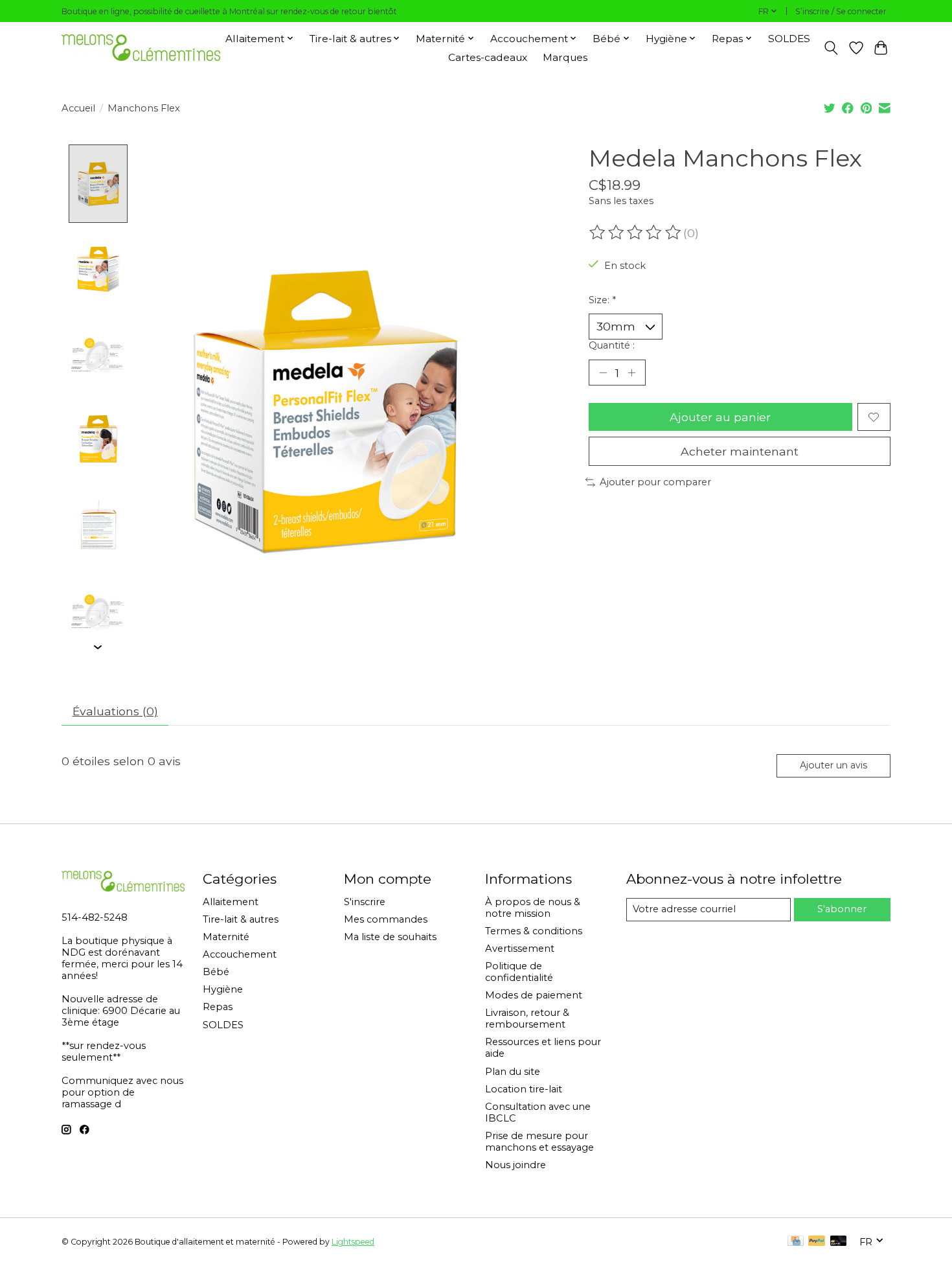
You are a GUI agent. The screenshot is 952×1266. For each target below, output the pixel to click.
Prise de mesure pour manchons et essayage (539, 1141)
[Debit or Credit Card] (838, 1242)
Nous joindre (515, 1165)
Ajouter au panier (720, 417)
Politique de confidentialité (519, 972)
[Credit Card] (796, 1242)
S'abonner (842, 909)
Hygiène (223, 989)
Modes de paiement (533, 995)
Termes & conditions (533, 931)
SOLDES (789, 38)
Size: (602, 300)
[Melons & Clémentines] (141, 48)
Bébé (216, 972)
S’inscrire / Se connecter (841, 11)
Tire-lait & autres (240, 919)
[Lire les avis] (636, 232)
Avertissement (519, 948)
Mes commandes (385, 919)
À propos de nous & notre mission (532, 907)
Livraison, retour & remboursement (527, 1018)
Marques (565, 57)
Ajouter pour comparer (655, 482)
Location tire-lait (523, 1089)
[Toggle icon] (831, 48)
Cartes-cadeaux (487, 57)
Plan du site (512, 1071)
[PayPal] (816, 1242)
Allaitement (230, 902)
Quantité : (612, 345)
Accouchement (240, 954)
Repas (217, 1007)
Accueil (78, 108)
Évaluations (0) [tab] (115, 711)
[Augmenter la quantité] (631, 372)
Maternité (226, 937)
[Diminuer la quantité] (603, 372)
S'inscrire (364, 902)
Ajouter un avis (833, 765)
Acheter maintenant (740, 451)
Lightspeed (353, 1242)
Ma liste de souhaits (390, 937)
